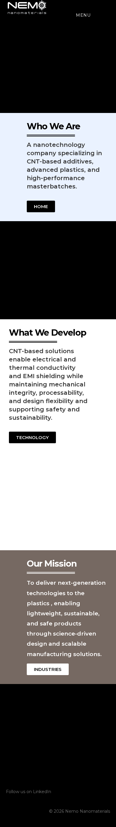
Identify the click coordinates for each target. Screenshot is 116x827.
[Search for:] (96, 15)
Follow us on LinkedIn (28, 791)
